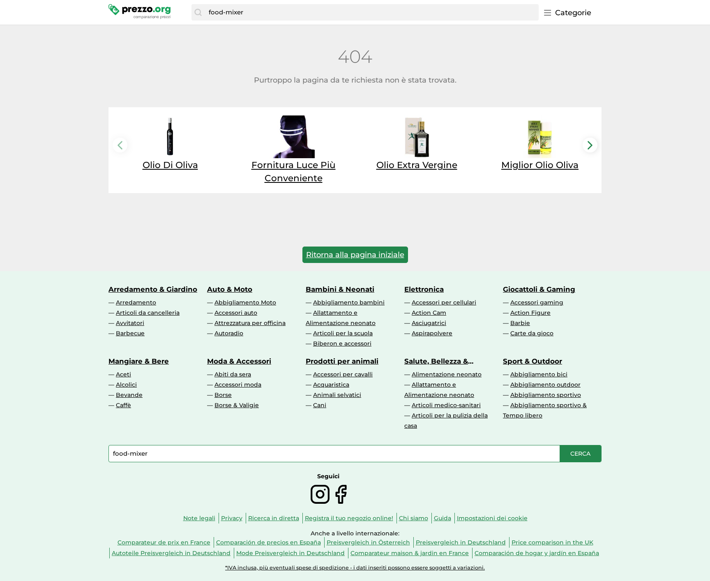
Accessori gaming (536, 302)
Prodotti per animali (342, 361)
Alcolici (126, 384)
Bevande (129, 395)
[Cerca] (198, 12)
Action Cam (429, 312)
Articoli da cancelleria (148, 312)
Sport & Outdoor (532, 361)
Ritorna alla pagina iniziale (355, 254)
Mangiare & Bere (138, 361)
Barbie (520, 323)
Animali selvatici (337, 395)
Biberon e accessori (342, 343)
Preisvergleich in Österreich (368, 542)
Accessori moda (237, 384)
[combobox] (372, 12)
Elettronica (424, 289)
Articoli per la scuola (343, 333)
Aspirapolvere (432, 333)
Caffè (123, 405)
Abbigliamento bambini (349, 302)
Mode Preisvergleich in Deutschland (290, 553)
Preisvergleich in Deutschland (461, 542)
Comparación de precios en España (268, 542)
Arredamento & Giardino (152, 289)
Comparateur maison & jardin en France (409, 553)
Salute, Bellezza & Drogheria (436, 361)
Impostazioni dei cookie (492, 518)
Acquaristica (331, 384)
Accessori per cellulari (444, 302)
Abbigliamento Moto (245, 302)
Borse (223, 395)
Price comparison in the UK (552, 542)
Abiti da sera (232, 374)
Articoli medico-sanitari (446, 405)
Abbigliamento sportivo (545, 395)
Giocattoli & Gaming (539, 289)
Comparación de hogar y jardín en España (537, 553)
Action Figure (530, 312)
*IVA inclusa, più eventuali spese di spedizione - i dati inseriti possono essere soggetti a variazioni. (355, 568)
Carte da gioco (531, 333)
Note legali (199, 518)
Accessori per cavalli (343, 374)
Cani (319, 405)
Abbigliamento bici (538, 374)
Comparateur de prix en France (164, 542)
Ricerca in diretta (273, 518)
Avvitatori (130, 323)
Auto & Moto (229, 289)
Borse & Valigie (236, 405)
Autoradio (228, 333)
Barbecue (130, 333)
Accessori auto (235, 312)
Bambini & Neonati (340, 289)
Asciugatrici (429, 323)
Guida (442, 518)
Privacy (231, 518)
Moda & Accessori (239, 361)
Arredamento (136, 302)
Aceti (123, 374)
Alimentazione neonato (447, 374)
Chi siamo (413, 518)
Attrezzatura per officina (250, 323)
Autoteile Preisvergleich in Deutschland (171, 553)
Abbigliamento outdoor (545, 384)
